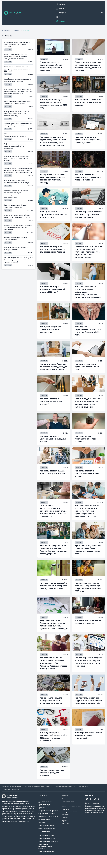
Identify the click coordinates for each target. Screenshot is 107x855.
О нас (64, 799)
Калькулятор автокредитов (48, 841)
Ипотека (41, 822)
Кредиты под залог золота (48, 816)
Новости (65, 818)
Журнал (64, 821)
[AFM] (12, 13)
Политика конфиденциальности (70, 811)
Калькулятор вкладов (46, 836)
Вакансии (65, 815)
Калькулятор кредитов (46, 838)
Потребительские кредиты (48, 811)
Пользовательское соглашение (68, 803)
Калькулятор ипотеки (46, 851)
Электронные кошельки (46, 828)
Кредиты (41, 808)
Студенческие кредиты (46, 813)
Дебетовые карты (45, 802)
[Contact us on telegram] (86, 799)
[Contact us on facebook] (90, 799)
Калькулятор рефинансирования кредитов (45, 846)
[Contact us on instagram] (95, 799)
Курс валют (66, 824)
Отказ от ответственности (71, 807)
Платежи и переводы (46, 825)
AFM (97, 803)
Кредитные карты (44, 805)
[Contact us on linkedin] (99, 799)
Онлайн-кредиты (44, 819)
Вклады (41, 799)
